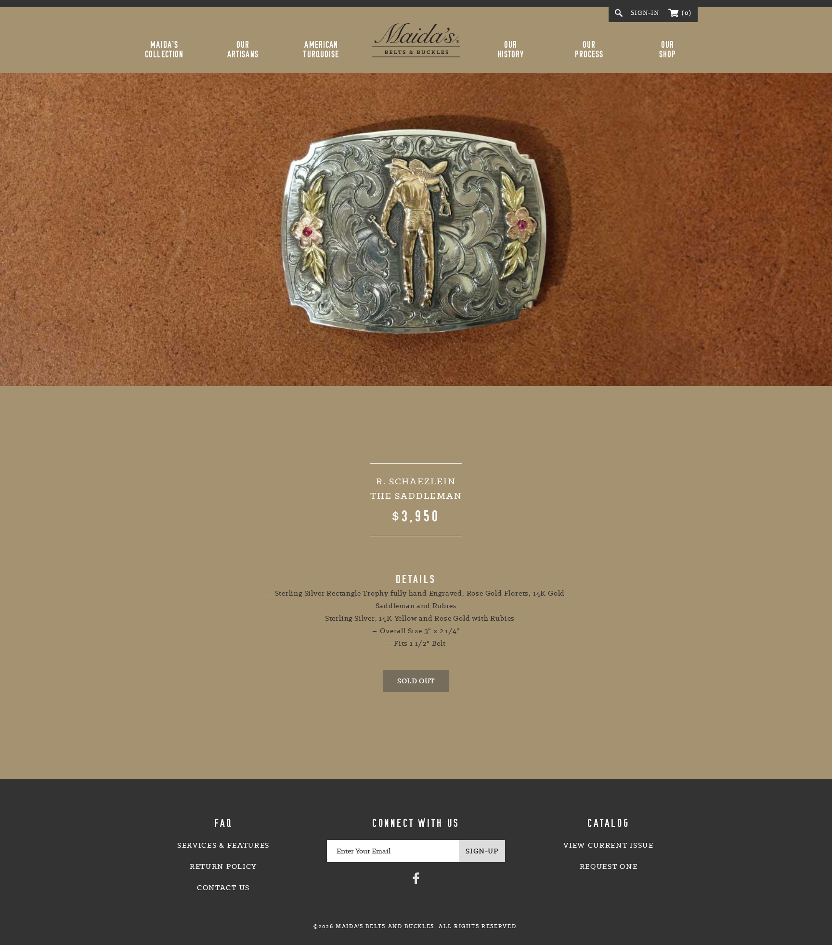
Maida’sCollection (164, 49)
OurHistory (510, 49)
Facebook (416, 878)
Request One (608, 866)
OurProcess (589, 49)
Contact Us (223, 887)
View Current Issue (608, 845)
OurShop (667, 49)
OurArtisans (243, 49)
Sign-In (645, 13)
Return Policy (223, 866)
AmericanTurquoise (321, 49)
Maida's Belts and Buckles (416, 40)
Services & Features (223, 845)
